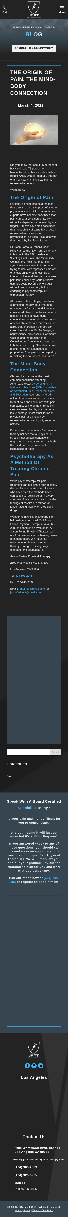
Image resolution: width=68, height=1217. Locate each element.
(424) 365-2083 (26, 1167)
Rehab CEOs (30, 1207)
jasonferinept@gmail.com (26, 592)
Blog (9, 776)
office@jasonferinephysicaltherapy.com (38, 1159)
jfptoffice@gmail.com (32, 588)
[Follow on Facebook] (27, 1065)
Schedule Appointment (34, 48)
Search (55, 752)
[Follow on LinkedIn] (40, 1065)
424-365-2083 (23, 575)
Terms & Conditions (42, 1210)
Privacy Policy (22, 1210)
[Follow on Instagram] (34, 1065)
